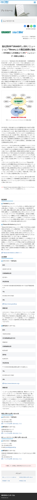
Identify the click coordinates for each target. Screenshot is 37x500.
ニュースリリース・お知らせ (10, 477)
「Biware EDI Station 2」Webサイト (12, 253)
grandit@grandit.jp (10, 447)
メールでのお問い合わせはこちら (12, 423)
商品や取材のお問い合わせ (27, 477)
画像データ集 (7, 480)
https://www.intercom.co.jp (11, 383)
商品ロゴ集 (23, 480)
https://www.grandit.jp (10, 304)
